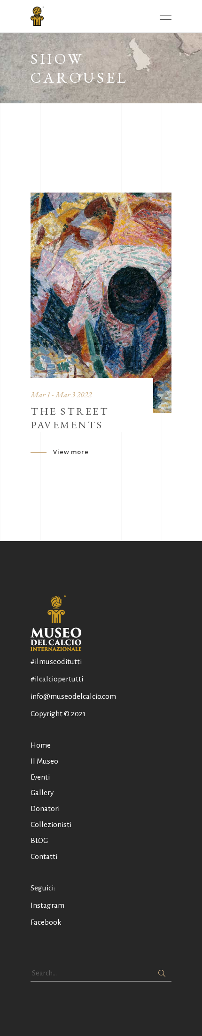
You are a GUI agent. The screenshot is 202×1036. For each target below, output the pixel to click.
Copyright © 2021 (58, 714)
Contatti (44, 856)
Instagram (47, 905)
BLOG (39, 840)
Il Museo (44, 761)
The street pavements (70, 418)
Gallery (42, 792)
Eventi (40, 777)
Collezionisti (51, 824)
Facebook (46, 922)
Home (41, 745)
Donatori (45, 808)
